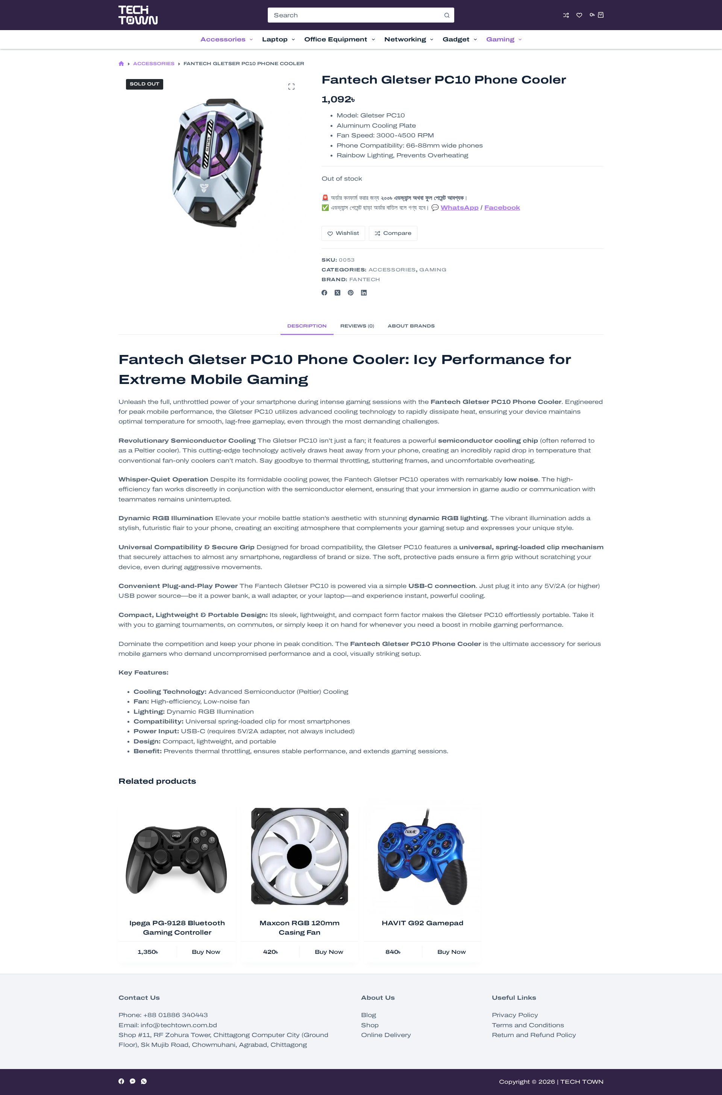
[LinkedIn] (364, 292)
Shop (370, 1025)
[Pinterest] (350, 292)
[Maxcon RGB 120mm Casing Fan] (299, 856)
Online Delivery (386, 1035)
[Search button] (447, 15)
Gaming (500, 39)
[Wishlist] (579, 15)
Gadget (456, 39)
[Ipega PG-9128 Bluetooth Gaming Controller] (176, 856)
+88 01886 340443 (175, 1015)
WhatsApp (460, 207)
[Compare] (566, 15)
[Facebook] (324, 292)
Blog (368, 1015)
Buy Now (206, 952)
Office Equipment (335, 39)
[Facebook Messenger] (132, 1081)
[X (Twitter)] (337, 292)
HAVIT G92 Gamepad (422, 923)
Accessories (223, 39)
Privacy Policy (515, 1015)
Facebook (502, 207)
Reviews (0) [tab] (357, 326)
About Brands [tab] (411, 326)
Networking (405, 39)
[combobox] (354, 15)
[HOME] (121, 64)
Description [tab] (307, 326)
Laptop (275, 39)
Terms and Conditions (528, 1025)
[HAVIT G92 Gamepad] (422, 856)
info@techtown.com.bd (179, 1025)
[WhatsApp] (144, 1081)
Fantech (365, 279)
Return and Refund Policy (534, 1035)
